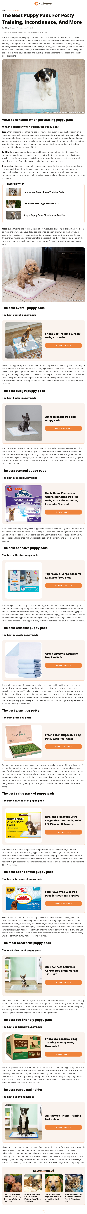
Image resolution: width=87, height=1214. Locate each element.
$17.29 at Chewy (62, 982)
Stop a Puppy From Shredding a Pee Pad (44, 215)
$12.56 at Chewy (62, 345)
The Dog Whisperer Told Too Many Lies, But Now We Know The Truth (12, 1197)
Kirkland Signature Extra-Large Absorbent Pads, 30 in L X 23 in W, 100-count (63, 820)
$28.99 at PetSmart (62, 585)
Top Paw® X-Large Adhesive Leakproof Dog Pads (63, 575)
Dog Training (13, 10)
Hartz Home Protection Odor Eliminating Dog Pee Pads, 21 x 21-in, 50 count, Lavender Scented (61, 498)
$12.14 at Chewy (62, 1054)
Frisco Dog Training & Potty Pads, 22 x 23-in (63, 335)
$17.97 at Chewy (62, 512)
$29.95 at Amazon (62, 746)
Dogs (4, 10)
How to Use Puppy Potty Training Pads (44, 192)
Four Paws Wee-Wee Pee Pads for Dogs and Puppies (62, 893)
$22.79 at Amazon (62, 428)
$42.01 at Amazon (62, 903)
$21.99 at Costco (62, 832)
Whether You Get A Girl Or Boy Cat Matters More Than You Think (32, 1197)
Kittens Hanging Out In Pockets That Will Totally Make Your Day (73, 1197)
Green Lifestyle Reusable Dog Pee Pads (61, 655)
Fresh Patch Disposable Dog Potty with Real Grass (63, 736)
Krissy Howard (10, 28)
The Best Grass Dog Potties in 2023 (41, 203)
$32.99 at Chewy (62, 665)
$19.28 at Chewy (62, 1127)
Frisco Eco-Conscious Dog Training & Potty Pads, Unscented (61, 1042)
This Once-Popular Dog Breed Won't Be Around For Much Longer (53, 1197)
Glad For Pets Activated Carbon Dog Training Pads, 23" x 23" (62, 970)
